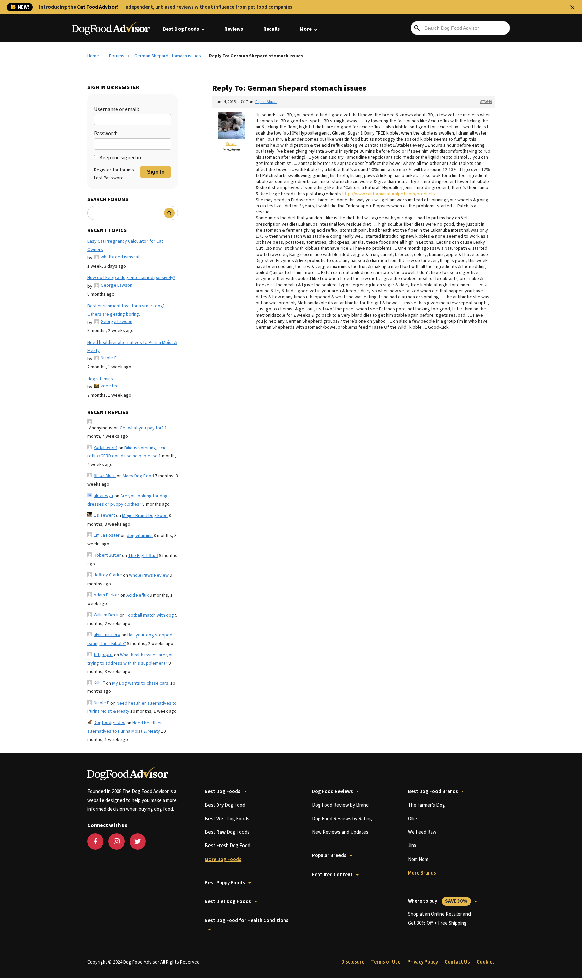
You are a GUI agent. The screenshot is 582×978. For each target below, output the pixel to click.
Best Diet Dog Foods (228, 901)
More (306, 29)
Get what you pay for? (142, 428)
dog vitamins (100, 379)
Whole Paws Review (149, 575)
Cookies (486, 962)
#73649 (486, 102)
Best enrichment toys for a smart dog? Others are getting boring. (126, 310)
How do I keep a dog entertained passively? (131, 277)
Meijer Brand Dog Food (145, 515)
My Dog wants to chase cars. (140, 683)
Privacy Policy (422, 962)
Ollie (412, 818)
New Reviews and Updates (340, 832)
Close (572, 7)
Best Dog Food (225, 805)
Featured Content (332, 874)
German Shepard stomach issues (167, 56)
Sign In (156, 172)
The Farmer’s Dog (426, 805)
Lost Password (109, 178)
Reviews (233, 29)
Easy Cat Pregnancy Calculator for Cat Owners (125, 245)
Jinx (412, 845)
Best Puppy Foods (225, 882)
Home (93, 56)
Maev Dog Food (138, 476)
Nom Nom (418, 859)
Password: (105, 133)
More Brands (422, 873)
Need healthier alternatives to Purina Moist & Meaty (132, 346)
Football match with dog (150, 615)
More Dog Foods (223, 859)
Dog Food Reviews (332, 791)
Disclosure (352, 962)
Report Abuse (266, 102)
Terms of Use (385, 962)
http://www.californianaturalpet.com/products (388, 193)
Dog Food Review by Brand (340, 805)
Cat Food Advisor (97, 7)
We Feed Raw (422, 832)
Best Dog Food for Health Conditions (246, 920)
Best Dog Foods (181, 29)
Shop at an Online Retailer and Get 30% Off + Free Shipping (439, 918)
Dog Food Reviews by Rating (342, 818)
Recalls (271, 29)
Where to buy (437, 901)
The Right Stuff (143, 555)
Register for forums (114, 170)
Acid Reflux (137, 595)
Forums (116, 56)
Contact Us (457, 962)
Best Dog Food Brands (433, 791)
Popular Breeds (329, 855)
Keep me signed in (120, 157)
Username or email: (116, 109)
